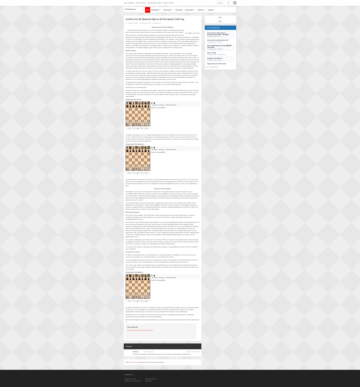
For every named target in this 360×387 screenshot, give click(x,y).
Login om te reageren (193, 351)
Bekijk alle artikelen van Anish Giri (137, 330)
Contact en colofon (168, 3)
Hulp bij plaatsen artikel (154, 3)
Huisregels (148, 381)
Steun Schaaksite (141, 3)
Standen (201, 10)
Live (147, 10)
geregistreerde (134, 362)
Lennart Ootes (136, 381)
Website (150, 330)
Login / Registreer (129, 3)
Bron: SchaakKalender (212, 67)
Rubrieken (155, 10)
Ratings (210, 10)
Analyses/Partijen (132, 23)
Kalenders (179, 10)
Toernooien (167, 10)
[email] (234, 2)
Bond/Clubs (189, 10)
